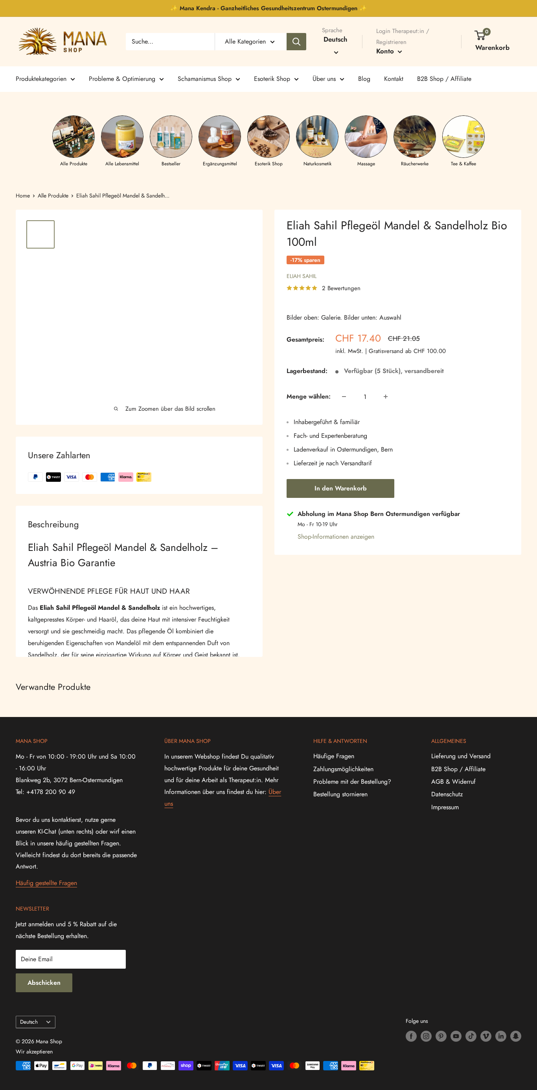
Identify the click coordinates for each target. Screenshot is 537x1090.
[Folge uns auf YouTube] (456, 1036)
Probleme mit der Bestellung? (352, 781)
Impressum (445, 807)
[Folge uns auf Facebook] (411, 1036)
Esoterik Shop (272, 78)
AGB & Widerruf (453, 781)
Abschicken (44, 982)
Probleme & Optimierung (122, 78)
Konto (386, 51)
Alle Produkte (53, 195)
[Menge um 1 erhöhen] (385, 396)
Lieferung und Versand (461, 756)
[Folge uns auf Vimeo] (485, 1036)
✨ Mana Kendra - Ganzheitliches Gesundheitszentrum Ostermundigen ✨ (268, 8)
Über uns (324, 78)
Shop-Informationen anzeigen (336, 536)
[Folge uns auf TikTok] (470, 1036)
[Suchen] (296, 41)
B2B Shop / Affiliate (444, 78)
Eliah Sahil (301, 276)
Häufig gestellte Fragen (46, 882)
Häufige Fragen (333, 756)
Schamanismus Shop (205, 78)
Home (23, 195)
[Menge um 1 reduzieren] (344, 396)
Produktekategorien (41, 78)
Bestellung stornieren (340, 794)
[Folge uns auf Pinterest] (441, 1036)
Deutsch (29, 1022)
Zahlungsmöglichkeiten (343, 769)
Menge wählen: (309, 396)
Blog (364, 78)
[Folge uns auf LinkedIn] (500, 1036)
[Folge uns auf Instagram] (426, 1036)
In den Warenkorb (340, 488)
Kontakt (393, 78)
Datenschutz (447, 794)
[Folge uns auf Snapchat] (515, 1036)
